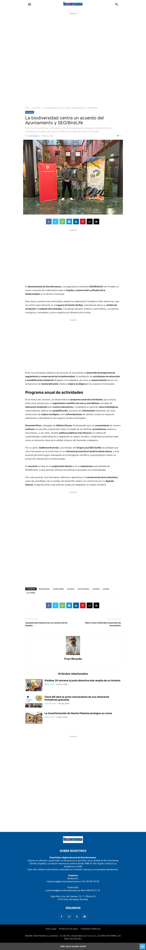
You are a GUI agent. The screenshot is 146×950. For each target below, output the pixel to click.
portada (106, 589)
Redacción (49, 684)
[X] (55, 221)
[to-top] (142, 945)
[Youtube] (84, 916)
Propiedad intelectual (91, 928)
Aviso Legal (51, 928)
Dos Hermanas (83, 589)
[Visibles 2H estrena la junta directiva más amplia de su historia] (33, 685)
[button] (29, 4)
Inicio (27, 108)
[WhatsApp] (62, 221)
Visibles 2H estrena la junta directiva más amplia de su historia (82, 680)
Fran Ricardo (34, 136)
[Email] (90, 221)
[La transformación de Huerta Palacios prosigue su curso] (33, 718)
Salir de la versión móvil (73, 946)
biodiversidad (58, 589)
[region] (73, 62)
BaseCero (91, 935)
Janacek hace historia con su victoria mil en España (46, 624)
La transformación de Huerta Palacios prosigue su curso (78, 713)
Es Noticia (36, 108)
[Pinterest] (83, 221)
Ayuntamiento (44, 589)
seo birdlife (31, 593)
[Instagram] (69, 916)
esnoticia (96, 589)
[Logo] (73, 842)
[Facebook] (49, 221)
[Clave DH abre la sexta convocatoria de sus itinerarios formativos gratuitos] (33, 701)
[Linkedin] (76, 221)
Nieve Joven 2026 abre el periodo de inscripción (103, 624)
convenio (70, 589)
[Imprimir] (96, 221)
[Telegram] (69, 221)
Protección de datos (68, 928)
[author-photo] (73, 655)
